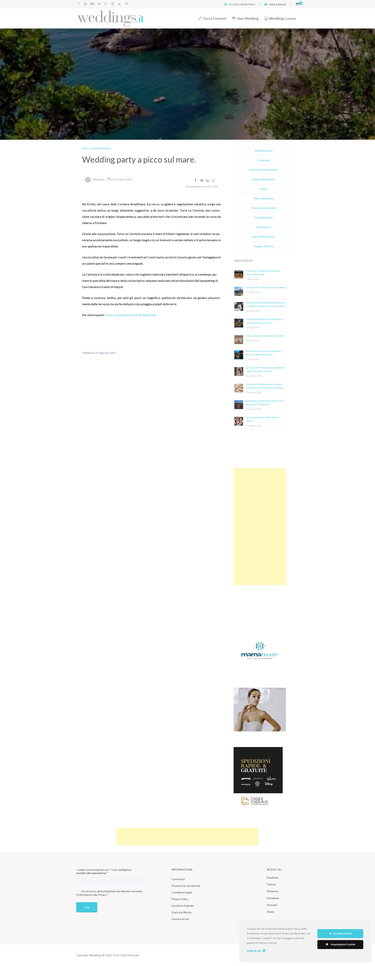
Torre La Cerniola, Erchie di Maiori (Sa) (130, 315)
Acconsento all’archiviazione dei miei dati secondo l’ (109, 893)
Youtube (272, 904)
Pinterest (272, 891)
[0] (297, 4)
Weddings (98, 179)
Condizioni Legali (181, 892)
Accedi (233, 4)
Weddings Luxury (282, 18)
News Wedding (263, 198)
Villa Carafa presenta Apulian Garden (265, 335)
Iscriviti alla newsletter (92, 873)
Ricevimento (263, 227)
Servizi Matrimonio (264, 236)
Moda (263, 188)
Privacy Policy (179, 899)
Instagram (273, 898)
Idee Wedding (247, 18)
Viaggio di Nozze (264, 246)
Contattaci (178, 879)
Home (85, 148)
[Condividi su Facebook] (195, 180)
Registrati (248, 4)
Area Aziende (277, 4)
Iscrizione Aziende (182, 905)
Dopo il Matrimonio (263, 179)
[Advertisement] (260, 526)
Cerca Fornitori (214, 18)
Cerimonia (264, 160)
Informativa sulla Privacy (92, 894)
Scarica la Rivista (181, 912)
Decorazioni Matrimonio (263, 169)
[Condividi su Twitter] (202, 180)
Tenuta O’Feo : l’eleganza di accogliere (266, 287)
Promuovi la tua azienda (185, 885)
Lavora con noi (180, 919)
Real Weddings (263, 217)
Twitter (271, 884)
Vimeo (270, 911)
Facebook (272, 877)
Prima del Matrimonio (264, 208)
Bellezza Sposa (264, 150)
